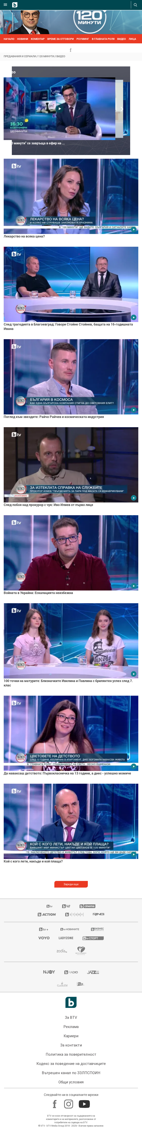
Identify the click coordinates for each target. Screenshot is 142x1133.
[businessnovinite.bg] (97, 929)
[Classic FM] (62, 984)
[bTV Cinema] (87, 906)
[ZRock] (81, 984)
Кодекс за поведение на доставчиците (71, 1063)
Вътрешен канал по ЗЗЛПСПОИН (71, 1073)
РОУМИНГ (83, 39)
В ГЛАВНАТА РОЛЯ (103, 39)
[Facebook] (55, 1102)
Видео (60, 56)
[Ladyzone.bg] (66, 938)
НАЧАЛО (9, 39)
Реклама (71, 1026)
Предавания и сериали (20, 56)
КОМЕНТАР (38, 39)
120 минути (46, 56)
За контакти (71, 1045)
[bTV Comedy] (66, 906)
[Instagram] (69, 1102)
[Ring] (98, 914)
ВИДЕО (121, 39)
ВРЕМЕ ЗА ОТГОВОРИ (60, 39)
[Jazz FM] (93, 972)
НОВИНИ (22, 39)
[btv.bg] (50, 906)
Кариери (71, 1036)
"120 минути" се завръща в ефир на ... (35, 143)
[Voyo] (44, 938)
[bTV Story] (74, 914)
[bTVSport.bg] (93, 938)
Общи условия (71, 1082)
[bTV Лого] (71, 1002)
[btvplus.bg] (43, 929)
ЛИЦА (132, 39)
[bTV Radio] (71, 972)
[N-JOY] (49, 972)
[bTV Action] (46, 914)
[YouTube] (85, 1102)
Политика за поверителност (71, 1054)
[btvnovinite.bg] (69, 929)
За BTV (71, 1017)
